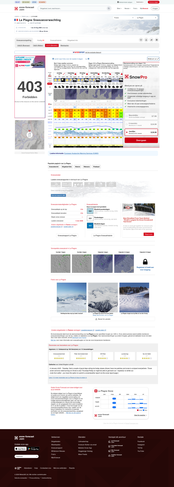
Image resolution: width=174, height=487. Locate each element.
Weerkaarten (65, 45)
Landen (16, 16)
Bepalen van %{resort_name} (59, 381)
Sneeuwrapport (56, 448)
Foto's (135, 8)
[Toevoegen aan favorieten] (141, 40)
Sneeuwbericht (53, 167)
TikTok (140, 448)
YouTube (141, 451)
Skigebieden (55, 441)
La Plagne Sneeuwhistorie (102, 235)
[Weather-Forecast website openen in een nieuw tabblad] (42, 2)
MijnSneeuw (55, 457)
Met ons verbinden (60, 468)
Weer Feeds (82, 454)
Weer (118, 8)
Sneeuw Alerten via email (87, 444)
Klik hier (53, 340)
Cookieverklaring (46, 478)
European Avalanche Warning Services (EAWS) (81, 153)
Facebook (141, 441)
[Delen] (151, 40)
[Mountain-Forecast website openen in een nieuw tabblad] (26, 2)
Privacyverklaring (34, 478)
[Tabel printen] (156, 40)
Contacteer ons (45, 468)
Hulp (36, 468)
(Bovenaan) (23, 45)
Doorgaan (141, 140)
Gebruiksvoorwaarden (20, 478)
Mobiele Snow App (85, 448)
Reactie (72, 468)
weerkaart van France (79, 337)
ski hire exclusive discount (93, 52)
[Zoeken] (109, 8)
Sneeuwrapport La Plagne (67, 235)
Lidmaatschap (83, 441)
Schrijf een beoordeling (79, 381)
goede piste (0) (68, 227)
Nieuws (127, 8)
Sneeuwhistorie (55, 40)
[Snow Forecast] (23, 8)
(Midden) (38, 45)
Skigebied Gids (67, 167)
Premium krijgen (153, 2)
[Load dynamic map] (30, 135)
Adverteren (28, 468)
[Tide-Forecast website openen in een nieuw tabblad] (34, 2)
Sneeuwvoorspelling (24, 40)
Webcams (87, 167)
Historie (77, 167)
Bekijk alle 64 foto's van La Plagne (103, 315)
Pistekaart (96, 167)
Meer (50, 95)
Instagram (141, 444)
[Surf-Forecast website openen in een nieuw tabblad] (17, 2)
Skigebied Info (72, 40)
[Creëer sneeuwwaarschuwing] (146, 40)
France (25, 16)
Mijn (144, 8)
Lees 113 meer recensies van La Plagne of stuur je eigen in (68, 377)
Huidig (39, 40)
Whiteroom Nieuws (58, 451)
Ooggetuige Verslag (85, 451)
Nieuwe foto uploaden (104, 319)
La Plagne (34, 16)
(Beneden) (51, 45)
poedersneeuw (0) (57, 227)
